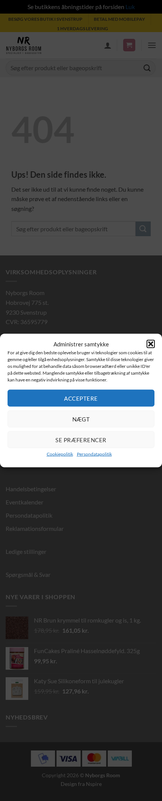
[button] (150, 343)
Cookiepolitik (60, 454)
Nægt (81, 418)
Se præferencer (80, 439)
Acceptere (81, 398)
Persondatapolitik (94, 454)
